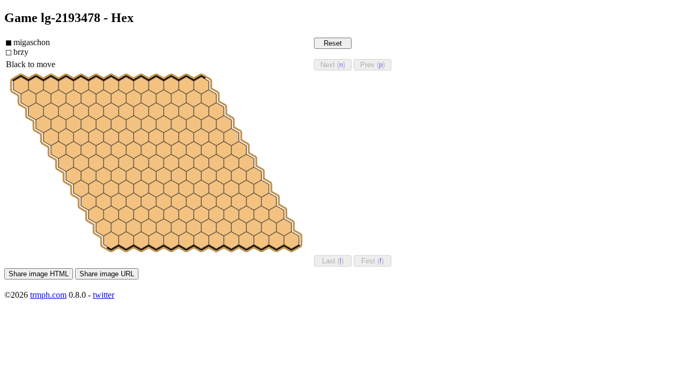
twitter (103, 294)
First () (372, 261)
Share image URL (106, 274)
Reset (333, 43)
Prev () (372, 65)
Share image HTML (39, 274)
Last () (333, 261)
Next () (332, 65)
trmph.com (48, 294)
